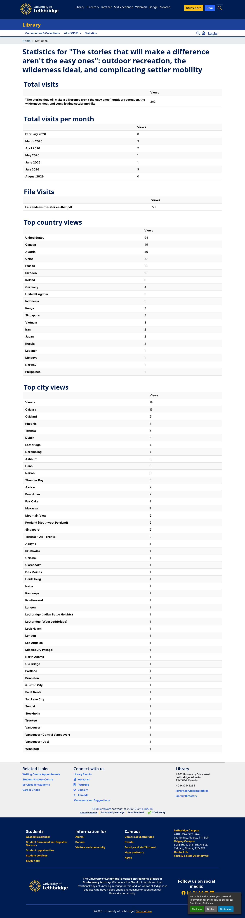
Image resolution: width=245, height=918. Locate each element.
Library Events (83, 774)
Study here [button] (193, 8)
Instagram (83, 779)
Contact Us (181, 852)
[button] (219, 8)
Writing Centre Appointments (41, 774)
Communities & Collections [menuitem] (42, 33)
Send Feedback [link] (136, 812)
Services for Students (36, 784)
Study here (33, 860)
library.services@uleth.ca (192, 790)
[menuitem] (72, 33)
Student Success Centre (37, 779)
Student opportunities (40, 850)
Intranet (106, 7)
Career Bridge (31, 789)
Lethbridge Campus (186, 830)
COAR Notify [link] (158, 812)
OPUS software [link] (101, 808)
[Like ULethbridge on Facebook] (183, 893)
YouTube (83, 784)
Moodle (165, 7)
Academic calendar (38, 836)
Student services (37, 855)
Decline (211, 909)
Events (129, 842)
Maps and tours (134, 852)
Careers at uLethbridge (139, 836)
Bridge (153, 7)
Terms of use (144, 911)
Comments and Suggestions (92, 800)
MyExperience (123, 7)
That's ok (197, 909)
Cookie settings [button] (88, 812)
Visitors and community (90, 847)
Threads (82, 795)
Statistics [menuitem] (91, 33)
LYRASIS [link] (147, 808)
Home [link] (26, 41)
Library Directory (186, 795)
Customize (226, 909)
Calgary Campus (184, 841)
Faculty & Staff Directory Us (191, 855)
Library (79, 7)
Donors (79, 842)
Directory (92, 7)
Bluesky (82, 789)
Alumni (79, 836)
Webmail (141, 7)
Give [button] (209, 8)
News (128, 857)
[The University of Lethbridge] (48, 885)
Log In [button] (212, 33)
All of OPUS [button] (71, 33)
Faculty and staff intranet (140, 847)
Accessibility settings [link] (112, 812)
